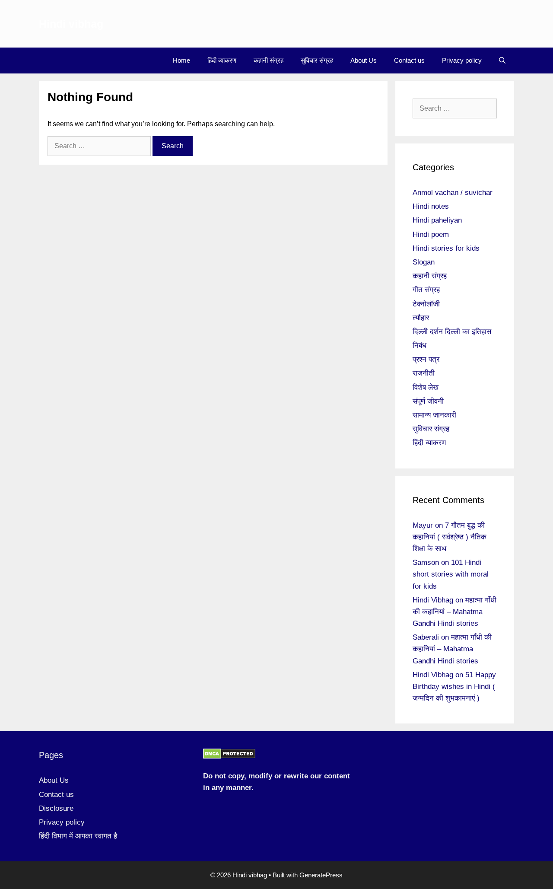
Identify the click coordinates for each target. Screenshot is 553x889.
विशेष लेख (426, 387)
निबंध (419, 345)
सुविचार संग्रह (317, 60)
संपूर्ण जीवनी (428, 401)
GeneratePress (321, 875)
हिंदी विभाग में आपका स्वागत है (78, 836)
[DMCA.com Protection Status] (229, 756)
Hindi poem (431, 234)
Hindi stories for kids (446, 248)
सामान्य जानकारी (434, 415)
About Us (363, 60)
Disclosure (56, 808)
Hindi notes (431, 206)
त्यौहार (421, 318)
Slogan (424, 262)
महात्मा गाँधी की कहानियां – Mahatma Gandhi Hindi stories (454, 612)
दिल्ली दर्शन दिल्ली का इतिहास (452, 332)
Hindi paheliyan (437, 220)
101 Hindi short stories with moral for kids (451, 574)
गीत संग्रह (426, 290)
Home (181, 60)
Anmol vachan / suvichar (453, 192)
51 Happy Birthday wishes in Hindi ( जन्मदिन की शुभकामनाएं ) (454, 686)
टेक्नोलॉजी (426, 304)
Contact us (409, 60)
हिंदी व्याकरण (221, 60)
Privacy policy (462, 60)
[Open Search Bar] (502, 60)
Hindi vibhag (71, 24)
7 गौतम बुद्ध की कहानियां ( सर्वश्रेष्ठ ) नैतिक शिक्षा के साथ (449, 537)
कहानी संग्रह (268, 60)
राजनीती (424, 373)
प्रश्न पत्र (426, 359)
